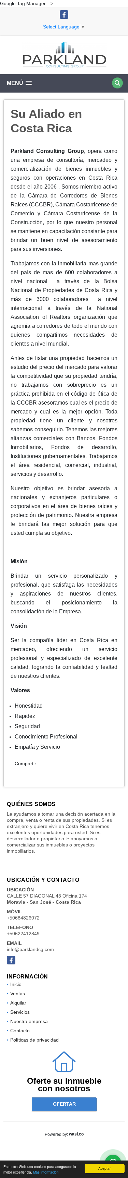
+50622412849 (23, 933)
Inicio (16, 984)
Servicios (20, 1012)
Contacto (20, 1030)
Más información (46, 1172)
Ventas (17, 993)
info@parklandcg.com (30, 949)
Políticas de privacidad (34, 1040)
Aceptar (104, 1168)
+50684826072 (23, 918)
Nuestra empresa (29, 1021)
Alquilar (18, 1003)
